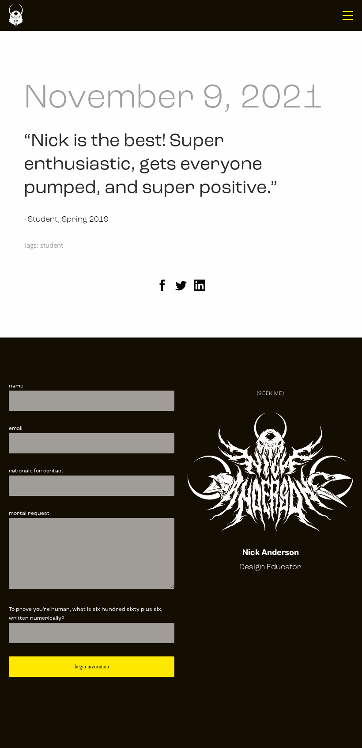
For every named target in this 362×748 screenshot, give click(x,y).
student (51, 245)
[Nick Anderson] (16, 15)
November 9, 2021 (173, 99)
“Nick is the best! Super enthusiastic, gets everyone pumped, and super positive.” (150, 164)
